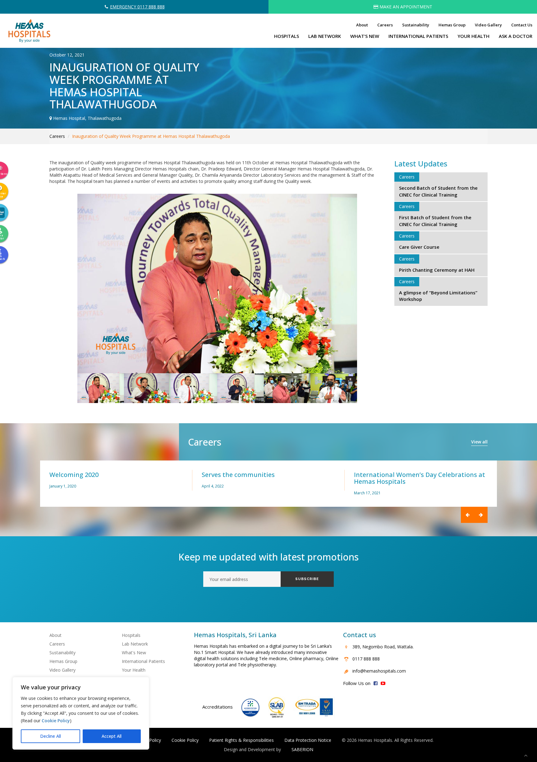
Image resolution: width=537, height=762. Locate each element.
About (362, 25)
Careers (385, 25)
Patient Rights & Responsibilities (241, 740)
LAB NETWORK (324, 36)
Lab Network (135, 644)
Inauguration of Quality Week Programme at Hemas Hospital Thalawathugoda (151, 136)
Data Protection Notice (307, 740)
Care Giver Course (419, 247)
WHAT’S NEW (364, 36)
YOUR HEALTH (473, 36)
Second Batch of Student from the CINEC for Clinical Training (438, 191)
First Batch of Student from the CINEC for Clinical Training (435, 220)
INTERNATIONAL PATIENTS (418, 36)
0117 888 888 (366, 659)
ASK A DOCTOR (515, 36)
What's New (134, 652)
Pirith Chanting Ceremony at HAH (437, 270)
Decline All (50, 736)
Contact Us (521, 25)
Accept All (112, 736)
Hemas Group (452, 25)
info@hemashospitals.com (379, 671)
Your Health (133, 670)
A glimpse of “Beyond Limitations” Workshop (438, 295)
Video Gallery (488, 25)
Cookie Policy (56, 720)
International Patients (143, 661)
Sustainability (415, 25)
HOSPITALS (286, 36)
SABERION (302, 749)
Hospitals (131, 635)
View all (479, 442)
